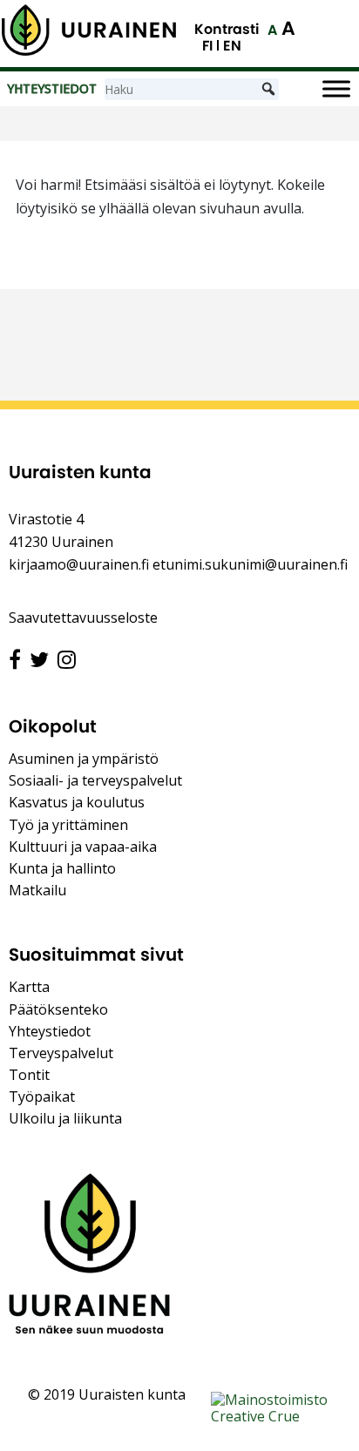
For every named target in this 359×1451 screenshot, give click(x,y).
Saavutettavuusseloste (83, 617)
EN (232, 46)
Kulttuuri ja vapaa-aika (83, 846)
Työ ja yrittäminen (68, 824)
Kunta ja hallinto (62, 868)
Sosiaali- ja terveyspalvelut (95, 780)
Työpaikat (42, 1096)
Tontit (29, 1074)
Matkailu (37, 890)
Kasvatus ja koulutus (77, 802)
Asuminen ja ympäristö (84, 758)
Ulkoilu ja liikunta (65, 1118)
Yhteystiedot (50, 1031)
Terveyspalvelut (61, 1053)
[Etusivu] (89, 30)
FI (207, 46)
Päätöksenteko (58, 1009)
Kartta (29, 986)
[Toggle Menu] (336, 89)
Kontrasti (226, 29)
